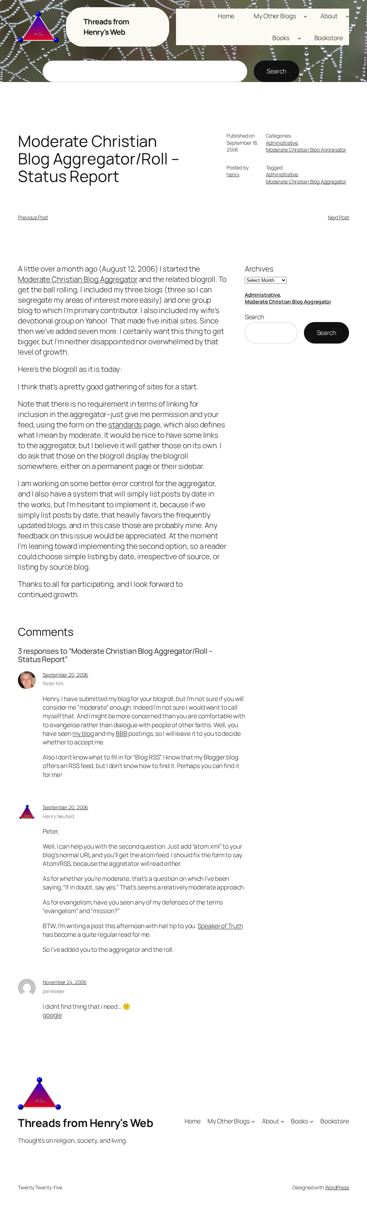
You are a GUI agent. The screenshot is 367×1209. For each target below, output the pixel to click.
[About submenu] (347, 16)
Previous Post (33, 217)
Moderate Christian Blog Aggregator (306, 149)
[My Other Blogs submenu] (305, 16)
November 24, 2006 (64, 982)
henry (233, 174)
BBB (122, 733)
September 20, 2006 (65, 674)
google (52, 1015)
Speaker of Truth (220, 925)
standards (125, 424)
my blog (83, 733)
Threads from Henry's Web (106, 26)
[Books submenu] (299, 37)
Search (276, 71)
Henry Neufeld (58, 816)
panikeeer (54, 991)
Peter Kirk (53, 683)
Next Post (338, 217)
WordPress (337, 1187)
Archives (259, 269)
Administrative (282, 142)
